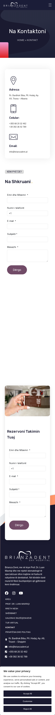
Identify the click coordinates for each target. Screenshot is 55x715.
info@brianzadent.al (18, 152)
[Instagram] (14, 593)
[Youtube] (21, 593)
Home (20, 40)
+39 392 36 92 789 (17, 127)
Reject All (27, 709)
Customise (27, 701)
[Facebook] (6, 593)
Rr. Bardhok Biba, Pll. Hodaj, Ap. (24, 95)
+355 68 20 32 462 (17, 123)
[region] (27, 691)
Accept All (27, 693)
